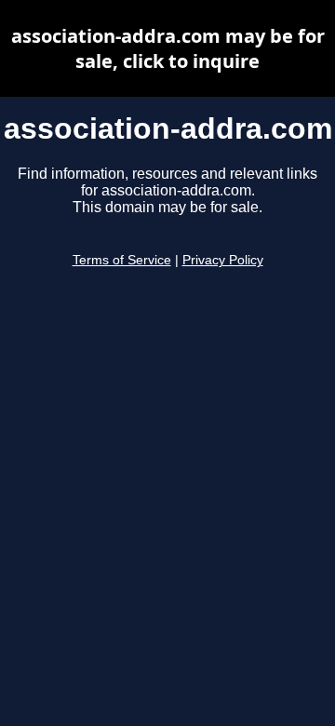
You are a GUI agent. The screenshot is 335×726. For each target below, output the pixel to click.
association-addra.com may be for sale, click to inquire (168, 48)
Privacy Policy (222, 260)
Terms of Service (122, 260)
